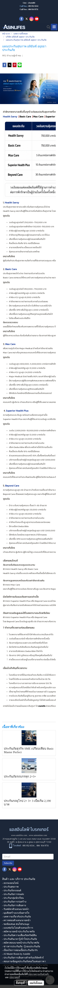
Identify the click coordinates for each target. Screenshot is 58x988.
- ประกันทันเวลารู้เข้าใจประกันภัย (19, 939)
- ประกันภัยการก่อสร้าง (14, 901)
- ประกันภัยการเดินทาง (14, 905)
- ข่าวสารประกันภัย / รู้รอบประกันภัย (21, 946)
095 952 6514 (33, 6)
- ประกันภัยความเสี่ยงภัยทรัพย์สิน (19, 935)
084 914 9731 (43, 846)
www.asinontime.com (38, 835)
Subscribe (8, 863)
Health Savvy (10, 116)
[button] (47, 27)
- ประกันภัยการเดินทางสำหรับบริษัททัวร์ (23, 957)
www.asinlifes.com (19, 835)
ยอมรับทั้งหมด (36, 983)
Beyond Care (12, 485)
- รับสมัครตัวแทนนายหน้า (15, 909)
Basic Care (11, 269)
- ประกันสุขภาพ (10, 886)
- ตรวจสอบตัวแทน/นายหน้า (16, 920)
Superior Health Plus (17, 410)
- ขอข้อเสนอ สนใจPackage (15, 924)
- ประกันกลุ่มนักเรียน (13, 898)
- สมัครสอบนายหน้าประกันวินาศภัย (20, 942)
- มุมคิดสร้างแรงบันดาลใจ (15, 913)
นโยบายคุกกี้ (14, 977)
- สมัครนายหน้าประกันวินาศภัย (18, 931)
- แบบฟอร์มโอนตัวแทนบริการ (17, 927)
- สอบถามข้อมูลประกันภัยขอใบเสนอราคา (24, 961)
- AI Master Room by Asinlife (16, 954)
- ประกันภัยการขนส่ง (13, 894)
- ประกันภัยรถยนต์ (11, 890)
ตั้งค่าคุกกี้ (20, 983)
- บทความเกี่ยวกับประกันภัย (16, 916)
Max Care (10, 344)
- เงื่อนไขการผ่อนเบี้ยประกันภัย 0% (20, 950)
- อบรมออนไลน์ (10, 883)
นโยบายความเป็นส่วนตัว (38, 974)
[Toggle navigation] (54, 27)
